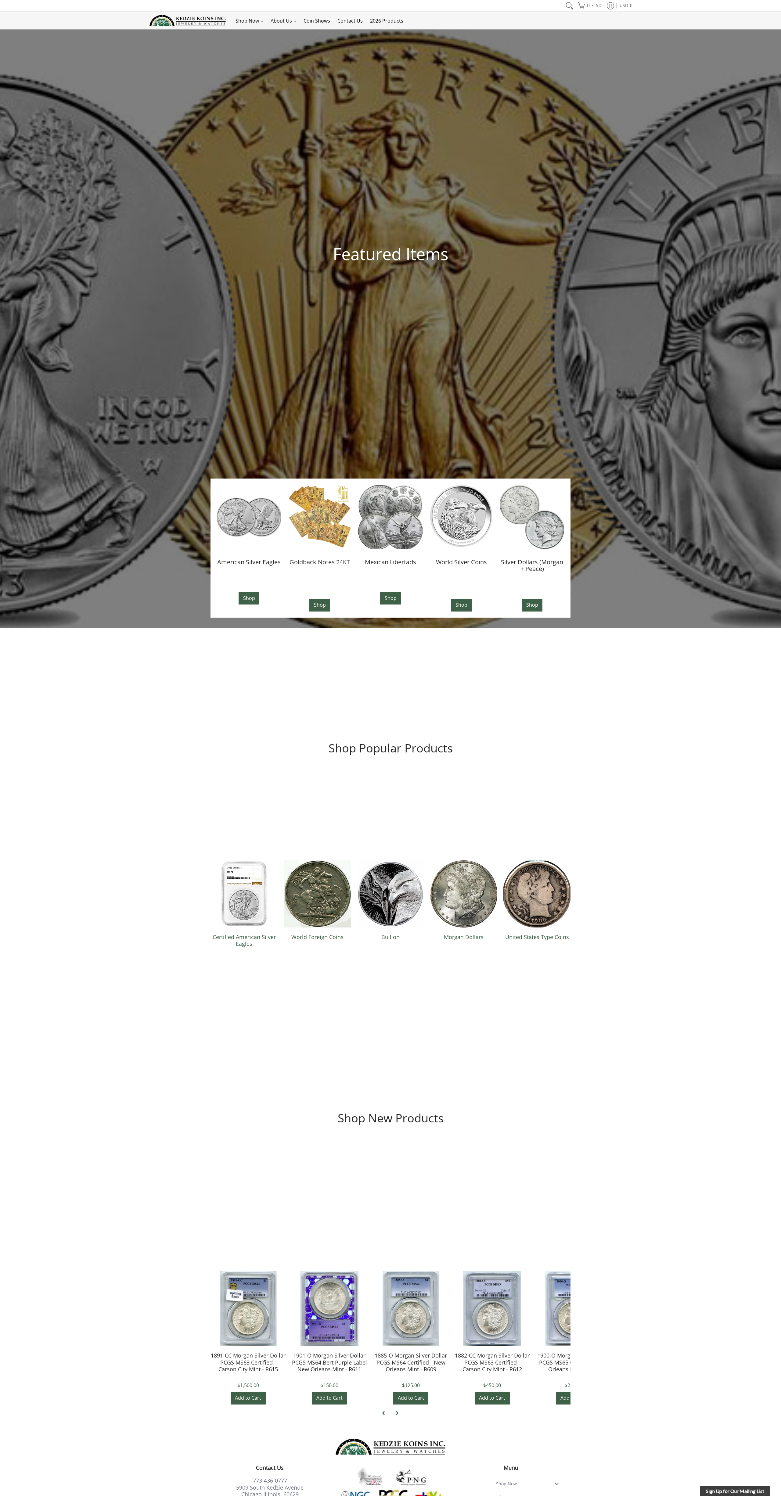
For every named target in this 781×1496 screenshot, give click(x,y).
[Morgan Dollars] (463, 893)
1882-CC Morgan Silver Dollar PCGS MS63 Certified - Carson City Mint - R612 (492, 1362)
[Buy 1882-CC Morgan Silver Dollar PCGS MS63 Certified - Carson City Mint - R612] (492, 1308)
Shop (249, 598)
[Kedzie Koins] (187, 20)
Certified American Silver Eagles (244, 940)
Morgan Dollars (464, 937)
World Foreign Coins (317, 937)
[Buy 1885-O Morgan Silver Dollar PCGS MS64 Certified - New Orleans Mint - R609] (410, 1308)
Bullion (390, 937)
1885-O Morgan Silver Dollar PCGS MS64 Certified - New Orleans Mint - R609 (411, 1362)
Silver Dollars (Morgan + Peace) (532, 565)
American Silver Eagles (249, 562)
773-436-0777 (270, 1480)
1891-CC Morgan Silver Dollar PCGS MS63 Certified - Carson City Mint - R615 (248, 1362)
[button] (589, 6)
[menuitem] (569, 6)
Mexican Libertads (390, 562)
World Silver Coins (461, 562)
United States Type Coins (537, 937)
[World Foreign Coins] (317, 893)
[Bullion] (390, 893)
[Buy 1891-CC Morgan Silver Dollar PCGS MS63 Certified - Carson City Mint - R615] (248, 1308)
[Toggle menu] (558, 1483)
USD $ (626, 5)
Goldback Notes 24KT (320, 562)
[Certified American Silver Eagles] (244, 893)
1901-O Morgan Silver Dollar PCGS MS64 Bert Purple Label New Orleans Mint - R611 (329, 1362)
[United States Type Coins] (536, 893)
